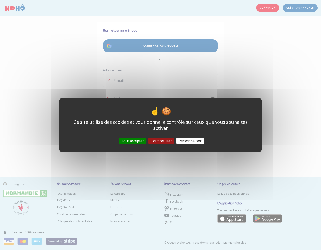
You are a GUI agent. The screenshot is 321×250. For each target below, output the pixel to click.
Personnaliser (190, 140)
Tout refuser (161, 140)
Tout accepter (132, 140)
